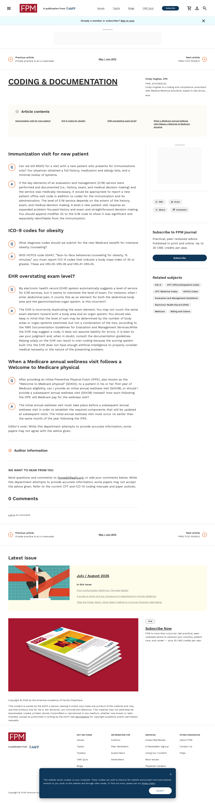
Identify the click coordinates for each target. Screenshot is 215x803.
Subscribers (118, 753)
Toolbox (81, 753)
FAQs (182, 753)
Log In (11, 515)
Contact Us (186, 746)
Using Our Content (156, 753)
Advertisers (117, 759)
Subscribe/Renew (155, 740)
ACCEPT (160, 791)
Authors (115, 740)
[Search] (204, 8)
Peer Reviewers (119, 746)
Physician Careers (155, 766)
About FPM (186, 740)
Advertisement (107, 29)
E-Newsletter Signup (157, 746)
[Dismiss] (203, 21)
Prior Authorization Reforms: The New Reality (102, 590)
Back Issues (152, 759)
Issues (100, 8)
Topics (116, 8)
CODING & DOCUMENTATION (63, 81)
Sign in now (127, 20)
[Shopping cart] (189, 8)
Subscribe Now (158, 628)
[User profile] (197, 8)
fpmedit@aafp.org (70, 477)
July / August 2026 (93, 576)
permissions (82, 716)
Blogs (131, 8)
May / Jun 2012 (107, 59)
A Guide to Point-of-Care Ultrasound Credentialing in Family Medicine (116, 596)
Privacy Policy (148, 783)
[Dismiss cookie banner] (171, 774)
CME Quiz (148, 8)
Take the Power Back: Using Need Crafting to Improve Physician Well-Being (119, 602)
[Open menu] (9, 8)
